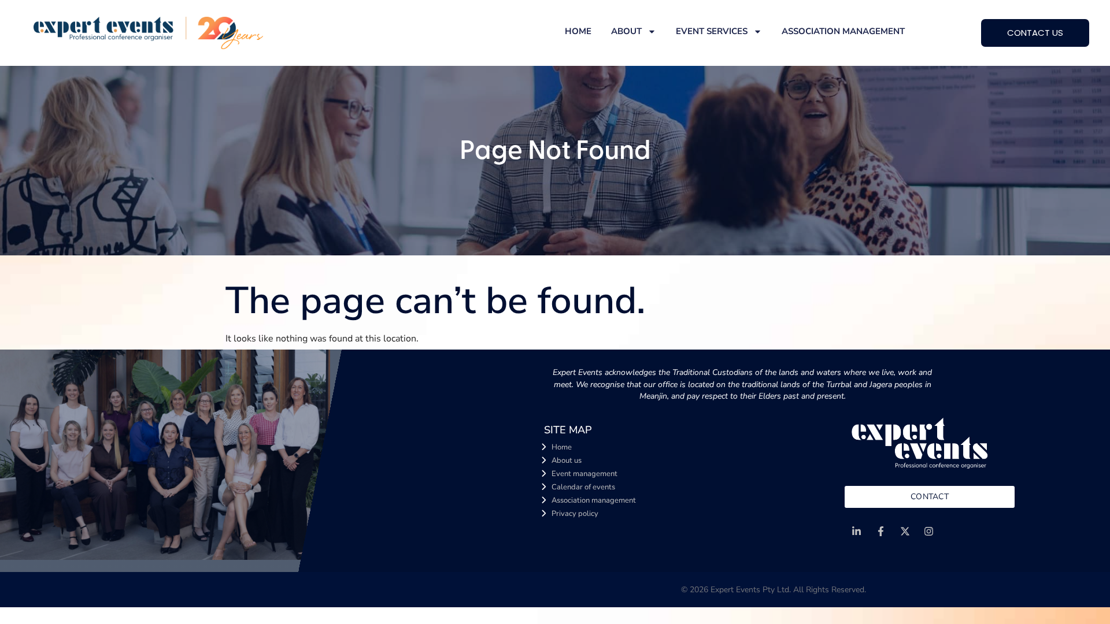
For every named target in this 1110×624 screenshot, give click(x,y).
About (626, 31)
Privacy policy (575, 513)
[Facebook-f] (881, 531)
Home (578, 31)
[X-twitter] (905, 531)
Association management (843, 31)
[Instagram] (929, 531)
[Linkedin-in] (856, 531)
